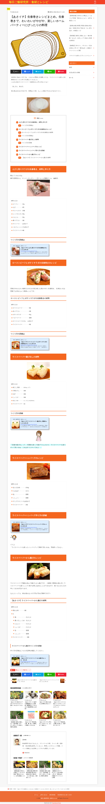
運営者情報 (52, 794)
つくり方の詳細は (26, 125)
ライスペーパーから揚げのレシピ (28, 154)
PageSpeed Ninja (56, 803)
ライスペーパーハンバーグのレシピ (29, 146)
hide (42, 118)
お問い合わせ (43, 794)
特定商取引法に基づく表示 (65, 794)
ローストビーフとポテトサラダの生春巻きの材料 (36, 132)
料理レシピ (27, 670)
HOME (10, 789)
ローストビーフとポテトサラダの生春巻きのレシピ (34, 129)
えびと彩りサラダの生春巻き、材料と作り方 (32, 122)
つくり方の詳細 (25, 142)
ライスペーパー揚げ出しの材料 (28, 139)
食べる (71, 77)
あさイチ (19, 670)
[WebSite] (26, 753)
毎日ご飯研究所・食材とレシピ (28, 2)
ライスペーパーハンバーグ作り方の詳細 (31, 150)
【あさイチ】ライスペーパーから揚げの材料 (35, 157)
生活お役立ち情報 (74, 72)
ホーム (36, 794)
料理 (8, 8)
